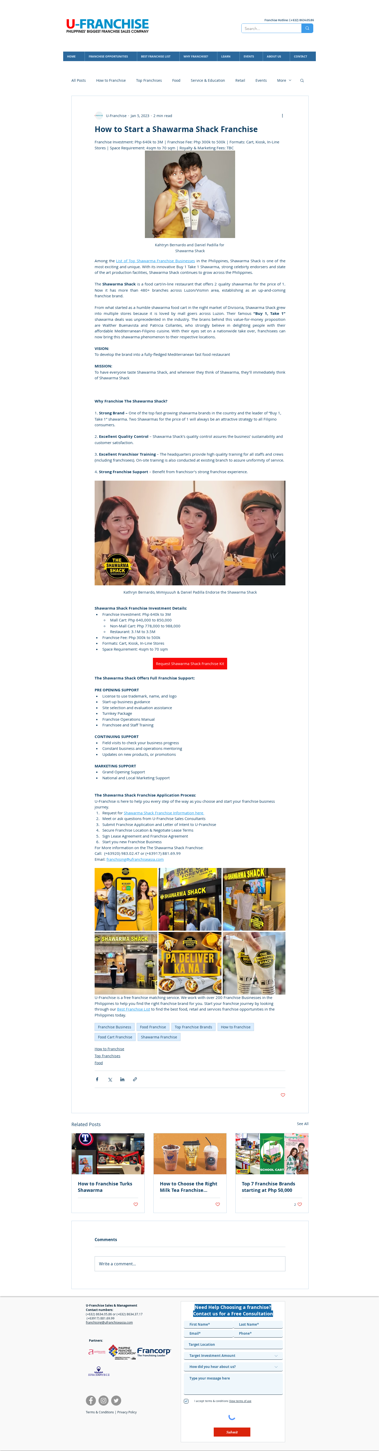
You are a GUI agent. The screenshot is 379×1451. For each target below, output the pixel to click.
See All (303, 1123)
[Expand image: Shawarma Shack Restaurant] (126, 963)
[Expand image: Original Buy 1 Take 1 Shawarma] (254, 963)
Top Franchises (149, 80)
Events (261, 80)
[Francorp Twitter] (116, 1401)
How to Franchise (111, 80)
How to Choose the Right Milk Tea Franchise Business (188, 1187)
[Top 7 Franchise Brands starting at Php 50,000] (272, 1153)
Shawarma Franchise (159, 1037)
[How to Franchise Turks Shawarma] (108, 1153)
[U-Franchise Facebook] (91, 1401)
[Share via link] (135, 1079)
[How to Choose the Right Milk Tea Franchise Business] (190, 1153)
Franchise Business (114, 1026)
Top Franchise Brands (193, 1026)
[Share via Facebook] (97, 1079)
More (281, 80)
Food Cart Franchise (115, 1037)
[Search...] (307, 28)
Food (176, 80)
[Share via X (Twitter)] (109, 1079)
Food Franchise (153, 1026)
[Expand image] (190, 963)
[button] (302, 80)
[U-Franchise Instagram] (103, 1401)
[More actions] (282, 115)
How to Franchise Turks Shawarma (105, 1187)
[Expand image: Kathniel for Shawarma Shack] (126, 899)
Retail (240, 80)
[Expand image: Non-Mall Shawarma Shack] (190, 899)
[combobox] (233, 1344)
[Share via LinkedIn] (122, 1079)
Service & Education (208, 80)
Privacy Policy (127, 1412)
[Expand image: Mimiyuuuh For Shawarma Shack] (254, 899)
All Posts (78, 80)
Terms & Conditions (100, 1412)
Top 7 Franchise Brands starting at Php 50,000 (268, 1187)
